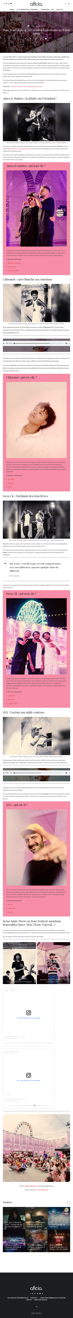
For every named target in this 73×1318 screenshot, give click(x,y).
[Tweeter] (30, 38)
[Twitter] (6, 3)
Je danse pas (11, 908)
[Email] (35, 38)
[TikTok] (42, 1293)
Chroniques (45, 9)
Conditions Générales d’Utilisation (53, 1298)
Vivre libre (11, 479)
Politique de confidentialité (17, 1298)
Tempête (10, 483)
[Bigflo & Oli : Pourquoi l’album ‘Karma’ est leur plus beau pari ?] (36, 1218)
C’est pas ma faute (13, 270)
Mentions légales (40, 1299)
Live (52, 9)
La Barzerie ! (12, 696)
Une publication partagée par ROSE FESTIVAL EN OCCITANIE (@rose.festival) (28, 1043)
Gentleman (11, 699)
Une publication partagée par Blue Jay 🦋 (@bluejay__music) (28, 1105)
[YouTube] (11, 3)
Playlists (59, 9)
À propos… (34, 1298)
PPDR (10, 487)
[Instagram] (8, 3)
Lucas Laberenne (42, 1190)
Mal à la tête (12, 267)
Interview (34, 9)
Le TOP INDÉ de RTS (23, 9)
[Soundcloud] (37, 1293)
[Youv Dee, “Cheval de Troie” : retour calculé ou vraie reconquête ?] (14, 1218)
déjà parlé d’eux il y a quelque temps (18, 149)
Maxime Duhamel (30, 1186)
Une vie (10, 904)
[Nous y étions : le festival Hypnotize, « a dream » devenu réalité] (59, 1241)
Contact (29, 1299)
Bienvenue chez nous (14, 263)
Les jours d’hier (12, 703)
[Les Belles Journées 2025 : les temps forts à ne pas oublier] (36, 1241)
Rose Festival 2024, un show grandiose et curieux (26, 86)
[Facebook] (4, 3)
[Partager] (25, 38)
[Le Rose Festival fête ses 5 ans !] (59, 1218)
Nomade (10, 912)
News (12, 9)
